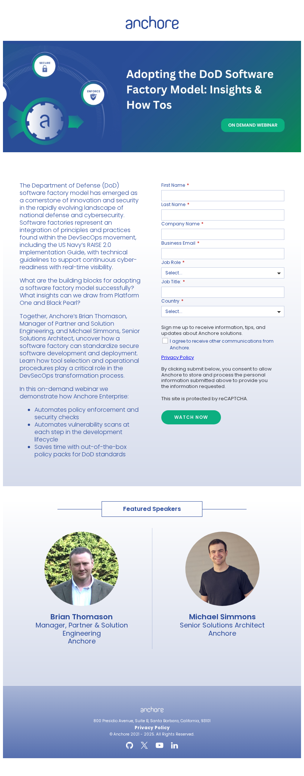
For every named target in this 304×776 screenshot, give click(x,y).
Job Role (173, 262)
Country (172, 301)
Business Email (180, 243)
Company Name (182, 224)
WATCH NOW (191, 417)
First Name (175, 185)
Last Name (175, 204)
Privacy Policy (177, 357)
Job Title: (173, 281)
